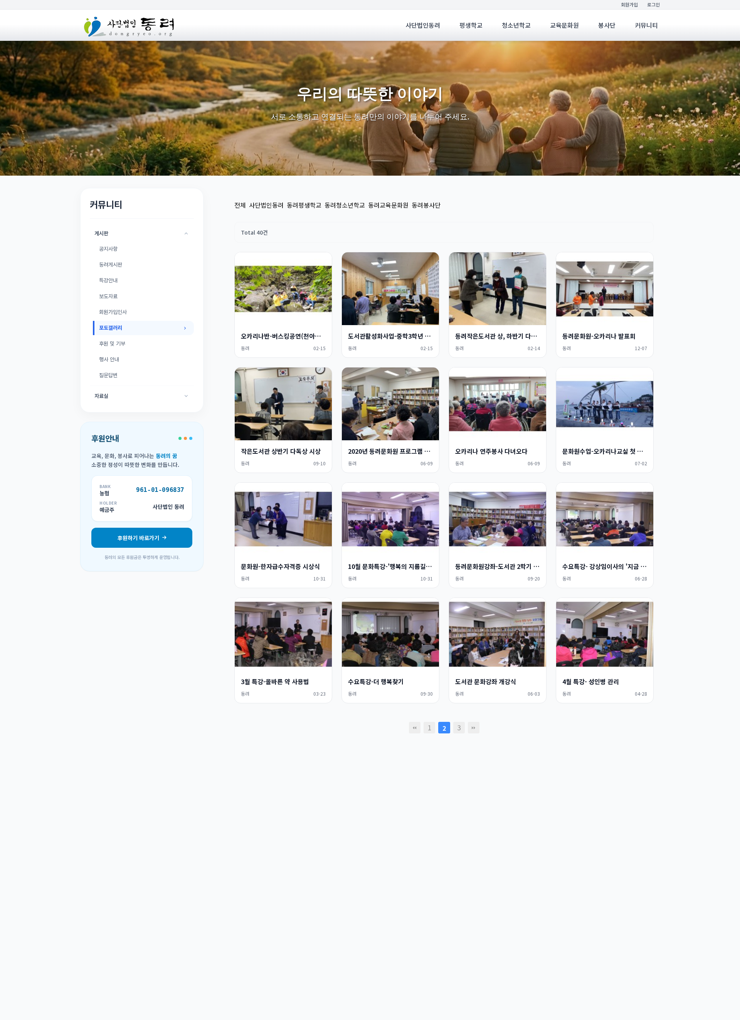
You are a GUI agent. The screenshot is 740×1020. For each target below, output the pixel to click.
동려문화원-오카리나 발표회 (599, 336)
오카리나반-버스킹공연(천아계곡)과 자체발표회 (283, 336)
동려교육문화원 (388, 205)
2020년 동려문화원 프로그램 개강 (390, 451)
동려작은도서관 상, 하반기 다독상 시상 (497, 336)
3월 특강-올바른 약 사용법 (275, 681)
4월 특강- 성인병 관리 (590, 681)
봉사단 (607, 25)
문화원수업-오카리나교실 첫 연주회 (604, 451)
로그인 (653, 5)
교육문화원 (564, 25)
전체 (240, 205)
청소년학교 (516, 25)
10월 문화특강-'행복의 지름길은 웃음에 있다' (390, 566)
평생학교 (471, 25)
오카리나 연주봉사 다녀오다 (491, 451)
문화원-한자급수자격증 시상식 (280, 566)
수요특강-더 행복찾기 (376, 681)
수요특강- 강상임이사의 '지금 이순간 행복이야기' (604, 566)
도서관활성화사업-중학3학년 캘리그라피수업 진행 (390, 336)
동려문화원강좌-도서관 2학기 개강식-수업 (497, 566)
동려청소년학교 (345, 205)
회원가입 (629, 5)
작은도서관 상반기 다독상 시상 (281, 451)
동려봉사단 (426, 205)
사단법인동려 (422, 25)
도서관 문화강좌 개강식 (485, 681)
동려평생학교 (304, 205)
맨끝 (473, 727)
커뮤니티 (646, 25)
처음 (414, 727)
